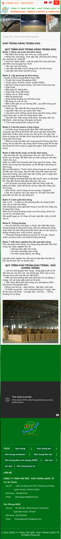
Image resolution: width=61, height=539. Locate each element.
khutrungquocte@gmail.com (26, 497)
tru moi (8, 466)
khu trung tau (44, 448)
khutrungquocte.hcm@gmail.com (28, 519)
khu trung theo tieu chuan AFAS (21, 460)
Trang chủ (7, 36)
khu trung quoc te (26, 466)
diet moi (49, 460)
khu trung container (15, 454)
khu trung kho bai (43, 454)
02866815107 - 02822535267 (20, 3)
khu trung (20, 448)
